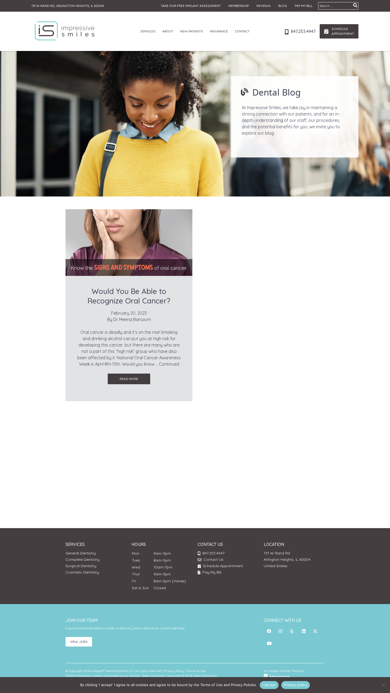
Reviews (264, 6)
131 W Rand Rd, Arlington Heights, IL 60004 (68, 6)
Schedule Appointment (222, 565)
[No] (383, 685)
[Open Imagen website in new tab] (277, 676)
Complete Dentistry (82, 559)
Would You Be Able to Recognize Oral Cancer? (129, 295)
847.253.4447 (302, 31)
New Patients (191, 31)
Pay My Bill (304, 6)
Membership (238, 6)
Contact (242, 31)
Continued (169, 364)
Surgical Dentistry (81, 565)
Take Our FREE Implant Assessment (191, 6)
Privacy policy (295, 685)
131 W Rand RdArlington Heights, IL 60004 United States (287, 559)
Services (147, 31)
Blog (282, 6)
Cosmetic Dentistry (82, 572)
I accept (269, 685)
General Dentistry (81, 553)
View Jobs (79, 642)
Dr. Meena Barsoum (132, 319)
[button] (269, 631)
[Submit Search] (355, 5)
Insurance (219, 31)
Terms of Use (196, 671)
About (167, 31)
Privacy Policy (174, 671)
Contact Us (213, 559)
